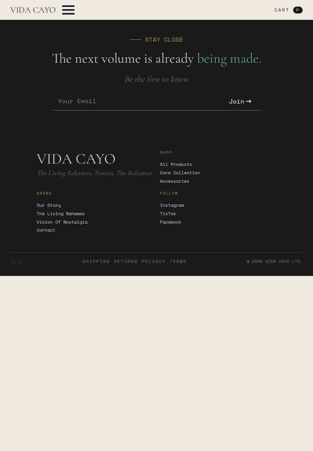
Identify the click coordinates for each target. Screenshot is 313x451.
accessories (174, 181)
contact (46, 230)
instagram (172, 205)
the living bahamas (61, 214)
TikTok (168, 214)
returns (126, 261)
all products (176, 164)
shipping (96, 261)
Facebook (170, 222)
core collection (180, 173)
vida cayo (33, 10)
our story (49, 205)
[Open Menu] (68, 10)
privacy (154, 261)
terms (178, 261)
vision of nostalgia (62, 222)
